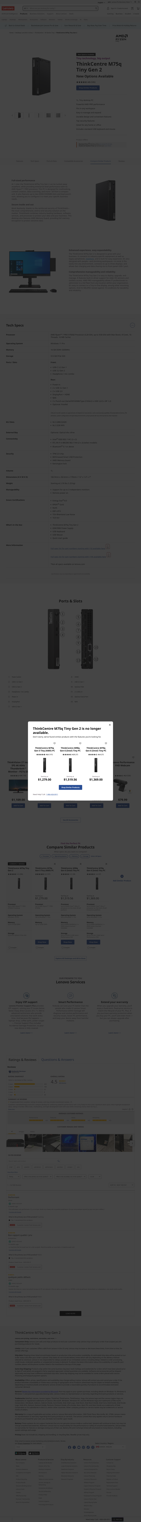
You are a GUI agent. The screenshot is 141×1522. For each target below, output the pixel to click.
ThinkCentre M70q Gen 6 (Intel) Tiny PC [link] (96, 749)
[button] (54, 743)
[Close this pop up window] (110, 725)
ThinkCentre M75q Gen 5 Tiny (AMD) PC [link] (44, 749)
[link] (44, 765)
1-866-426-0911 (52, 794)
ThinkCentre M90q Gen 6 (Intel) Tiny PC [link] (70, 749)
